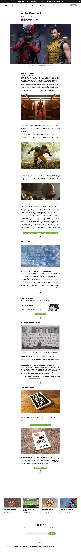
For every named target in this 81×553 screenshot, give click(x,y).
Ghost (75, 546)
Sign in (68, 5)
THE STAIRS (6, 5)
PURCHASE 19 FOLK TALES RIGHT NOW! (40, 424)
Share (58, 19)
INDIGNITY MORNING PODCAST (20, 546)
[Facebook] (41, 542)
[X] (39, 542)
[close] (80, 1)
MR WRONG (45, 546)
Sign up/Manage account (61, 546)
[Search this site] (64, 5)
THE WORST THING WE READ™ (35, 546)
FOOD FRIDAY (52, 546)
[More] (16, 5)
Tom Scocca (35, 19)
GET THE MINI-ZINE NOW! (40, 467)
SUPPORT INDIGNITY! (40, 313)
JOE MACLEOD (29, 19)
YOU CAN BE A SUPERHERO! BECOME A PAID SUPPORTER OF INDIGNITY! (40, 233)
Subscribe (74, 5)
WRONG (12, 5)
